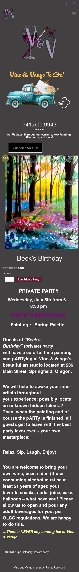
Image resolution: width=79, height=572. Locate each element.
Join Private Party (28, 279)
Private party (41, 552)
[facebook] (66, 3)
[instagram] (74, 3)
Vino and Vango (23, 567)
